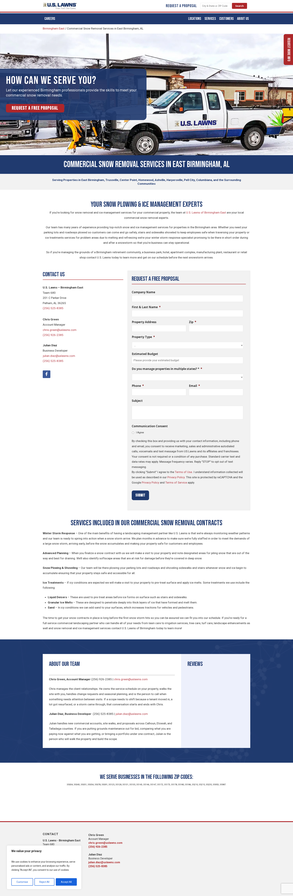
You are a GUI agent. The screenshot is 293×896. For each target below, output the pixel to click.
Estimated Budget (145, 354)
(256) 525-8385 (53, 308)
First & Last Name (146, 307)
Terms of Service (176, 482)
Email (194, 386)
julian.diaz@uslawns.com (59, 356)
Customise (22, 882)
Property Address (144, 322)
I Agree (140, 432)
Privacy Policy (176, 477)
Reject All (44, 882)
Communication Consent (150, 426)
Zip (192, 322)
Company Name (143, 292)
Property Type (143, 337)
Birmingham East (53, 28)
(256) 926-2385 (53, 335)
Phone (138, 386)
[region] (44, 867)
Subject (137, 401)
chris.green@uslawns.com (59, 330)
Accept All (66, 882)
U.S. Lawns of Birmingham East (206, 212)
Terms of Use (183, 472)
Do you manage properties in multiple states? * (167, 369)
